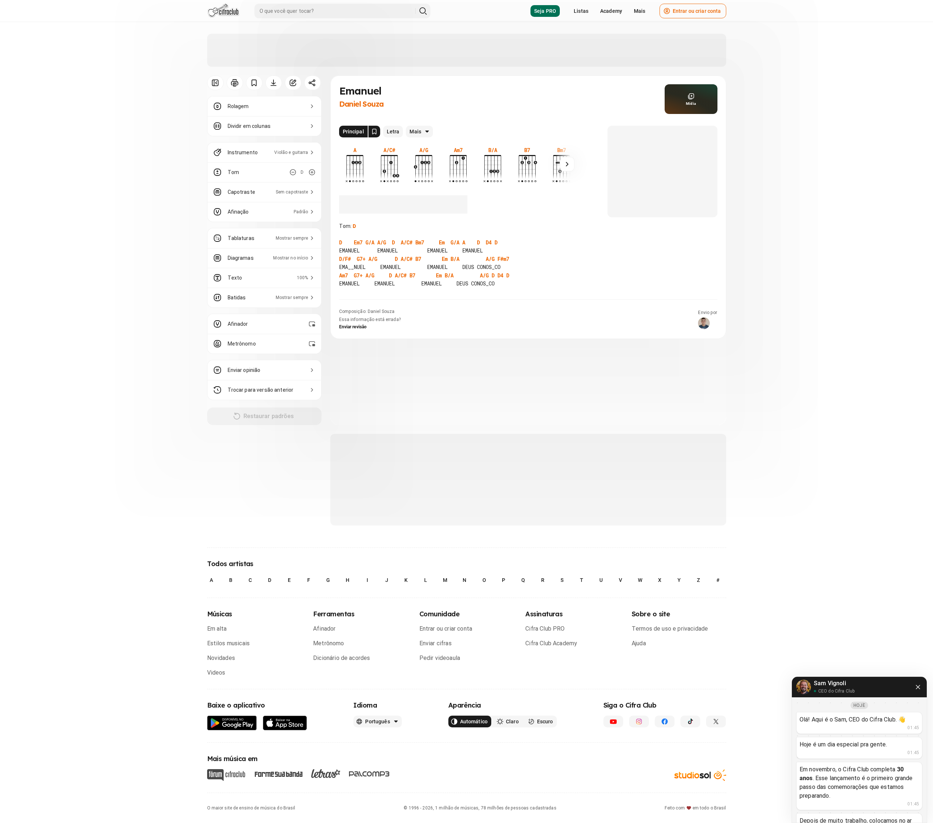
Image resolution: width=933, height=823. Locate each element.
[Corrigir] (293, 82)
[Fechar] (918, 687)
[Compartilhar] (312, 82)
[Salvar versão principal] (374, 131)
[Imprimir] (235, 82)
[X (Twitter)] (716, 721)
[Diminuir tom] (293, 172)
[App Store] (285, 723)
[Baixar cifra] (273, 82)
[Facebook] (665, 721)
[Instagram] (639, 721)
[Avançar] (567, 164)
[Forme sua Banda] (278, 774)
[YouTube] (613, 721)
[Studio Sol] (700, 775)
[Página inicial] (223, 11)
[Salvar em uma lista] (254, 82)
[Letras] (325, 773)
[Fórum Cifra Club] (226, 775)
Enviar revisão (353, 326)
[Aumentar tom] (312, 172)
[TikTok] (690, 721)
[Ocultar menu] (215, 82)
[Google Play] (232, 723)
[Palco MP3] (369, 773)
